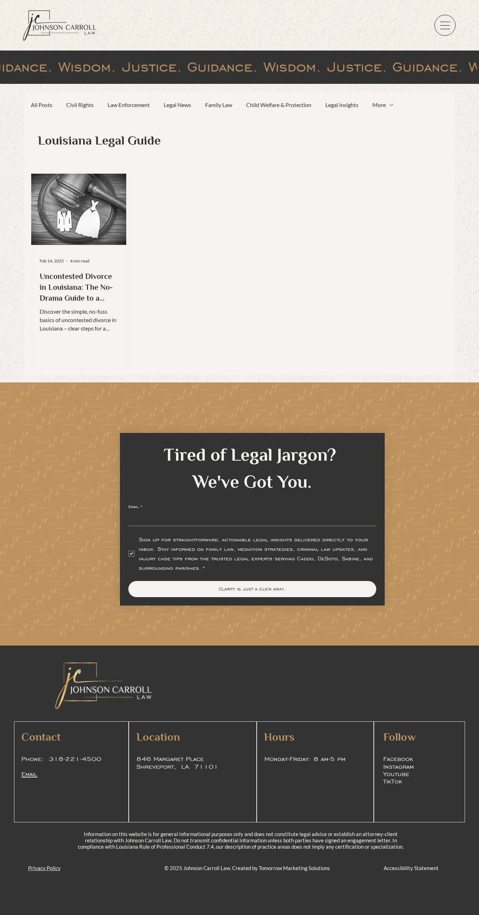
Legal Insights (341, 104)
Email (135, 506)
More (379, 104)
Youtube (396, 773)
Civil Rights (80, 104)
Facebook (398, 758)
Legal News (177, 104)
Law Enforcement (129, 104)
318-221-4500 (75, 758)
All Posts (41, 104)
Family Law (218, 104)
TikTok (392, 781)
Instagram (398, 766)
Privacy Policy (44, 868)
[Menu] (445, 25)
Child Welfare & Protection (278, 104)
